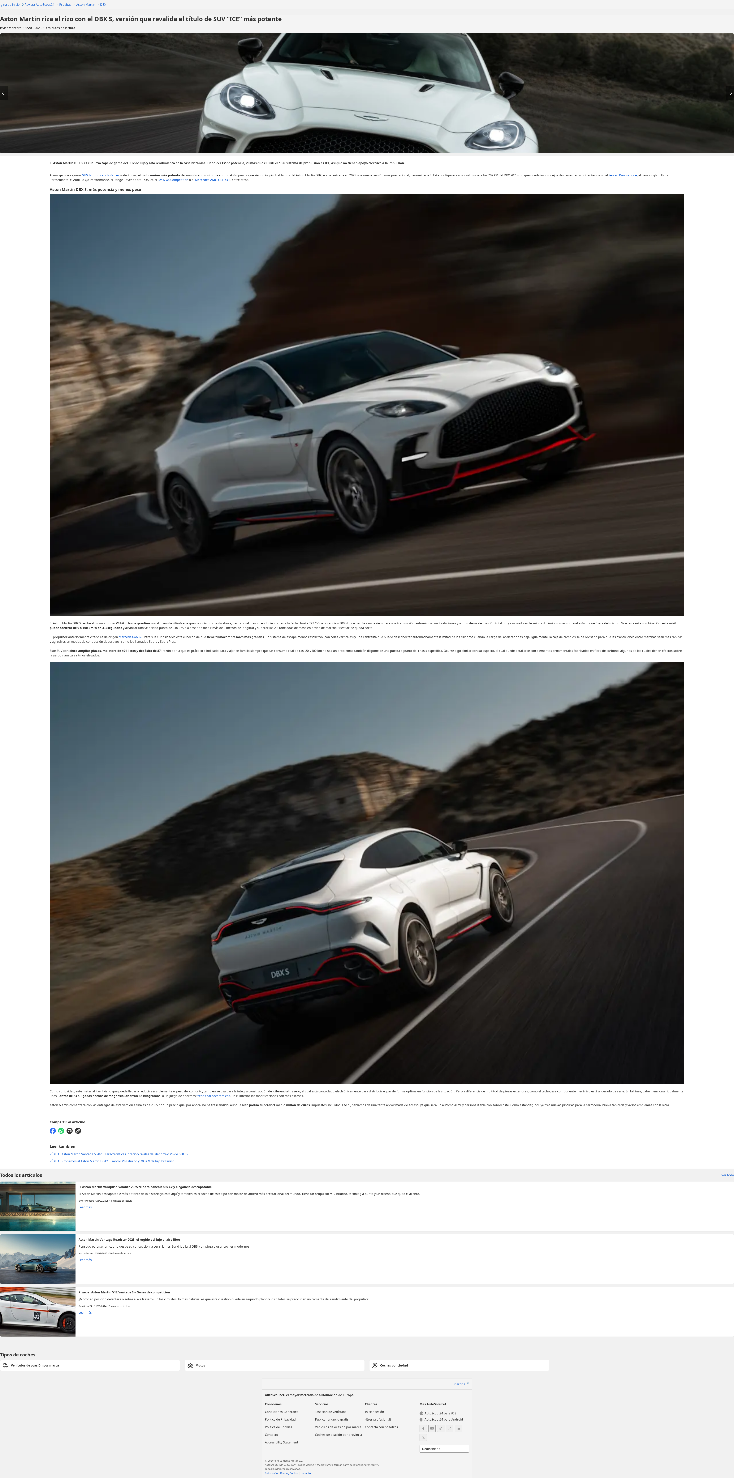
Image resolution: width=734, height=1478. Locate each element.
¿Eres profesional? (378, 1419)
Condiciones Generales (281, 1412)
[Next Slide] (730, 93)
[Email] (70, 1131)
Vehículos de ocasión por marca (338, 1427)
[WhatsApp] (61, 1131)
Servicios (321, 1404)
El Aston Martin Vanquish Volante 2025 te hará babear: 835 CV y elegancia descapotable (367, 1206)
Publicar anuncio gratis (331, 1419)
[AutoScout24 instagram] (449, 1428)
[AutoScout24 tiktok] (440, 1428)
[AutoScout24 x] (423, 1437)
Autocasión (271, 1473)
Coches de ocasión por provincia (338, 1435)
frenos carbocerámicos (213, 1096)
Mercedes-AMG (130, 637)
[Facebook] (53, 1131)
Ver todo (727, 1175)
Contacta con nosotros (381, 1427)
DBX (103, 4)
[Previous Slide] (4, 93)
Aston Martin (85, 4)
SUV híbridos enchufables (100, 175)
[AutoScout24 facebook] (423, 1428)
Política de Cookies (278, 1427)
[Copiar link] (78, 1131)
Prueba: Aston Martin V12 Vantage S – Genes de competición (367, 1312)
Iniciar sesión (374, 1412)
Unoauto (305, 1473)
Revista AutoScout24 (39, 4)
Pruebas (65, 4)
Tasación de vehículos (330, 1412)
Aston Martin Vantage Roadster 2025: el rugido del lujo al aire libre (367, 1259)
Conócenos (273, 1404)
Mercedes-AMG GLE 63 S (212, 180)
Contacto (271, 1435)
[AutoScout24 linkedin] (458, 1428)
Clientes (371, 1404)
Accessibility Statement (281, 1442)
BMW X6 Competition (173, 180)
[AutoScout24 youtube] (432, 1428)
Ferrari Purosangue (623, 175)
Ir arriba (459, 1384)
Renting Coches (289, 1473)
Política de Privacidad (280, 1419)
